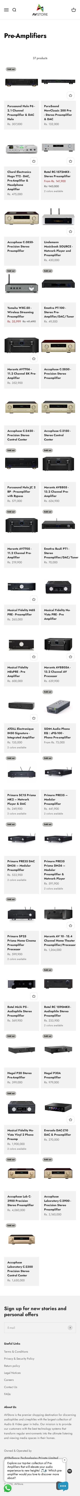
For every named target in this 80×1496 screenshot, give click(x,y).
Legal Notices (12, 1373)
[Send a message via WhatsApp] (7, 1488)
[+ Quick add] (70, 95)
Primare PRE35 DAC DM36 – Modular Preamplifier (21, 865)
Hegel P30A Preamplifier (52, 1075)
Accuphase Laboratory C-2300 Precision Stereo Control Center (20, 1268)
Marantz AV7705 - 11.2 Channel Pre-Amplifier (19, 553)
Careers (9, 1380)
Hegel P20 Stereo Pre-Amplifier (19, 1075)
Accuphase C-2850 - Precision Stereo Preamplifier (57, 373)
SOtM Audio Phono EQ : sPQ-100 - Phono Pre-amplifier (57, 733)
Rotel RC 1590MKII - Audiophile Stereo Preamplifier (57, 1011)
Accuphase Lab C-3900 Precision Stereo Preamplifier (20, 1200)
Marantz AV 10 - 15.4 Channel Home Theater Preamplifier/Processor (60, 940)
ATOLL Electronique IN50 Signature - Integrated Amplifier (21, 733)
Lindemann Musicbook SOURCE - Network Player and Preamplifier (58, 248)
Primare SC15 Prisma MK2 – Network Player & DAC (21, 799)
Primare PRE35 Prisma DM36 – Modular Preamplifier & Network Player (54, 870)
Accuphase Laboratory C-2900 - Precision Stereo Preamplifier (57, 1202)
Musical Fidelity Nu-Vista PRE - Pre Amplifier (57, 614)
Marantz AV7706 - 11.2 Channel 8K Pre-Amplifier (21, 373)
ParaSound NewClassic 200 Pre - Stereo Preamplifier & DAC (58, 112)
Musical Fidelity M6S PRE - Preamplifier (21, 612)
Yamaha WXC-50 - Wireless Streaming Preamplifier (20, 312)
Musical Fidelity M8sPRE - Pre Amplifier (17, 671)
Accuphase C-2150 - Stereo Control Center (57, 435)
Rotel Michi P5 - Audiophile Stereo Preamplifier (19, 1011)
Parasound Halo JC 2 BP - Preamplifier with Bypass (21, 491)
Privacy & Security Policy (19, 1359)
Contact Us (10, 1387)
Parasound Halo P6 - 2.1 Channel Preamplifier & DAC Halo (21, 112)
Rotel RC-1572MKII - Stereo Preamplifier (57, 174)
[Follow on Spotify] (69, 1471)
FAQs (7, 1394)
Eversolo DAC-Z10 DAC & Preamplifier (57, 1132)
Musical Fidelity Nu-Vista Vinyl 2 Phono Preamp (20, 1134)
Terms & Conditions (16, 1352)
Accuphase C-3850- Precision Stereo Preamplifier (20, 246)
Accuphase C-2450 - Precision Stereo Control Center (20, 435)
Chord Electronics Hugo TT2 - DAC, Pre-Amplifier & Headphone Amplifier (19, 180)
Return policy (12, 1366)
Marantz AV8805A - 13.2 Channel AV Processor (57, 671)
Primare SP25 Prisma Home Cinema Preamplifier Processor (21, 942)
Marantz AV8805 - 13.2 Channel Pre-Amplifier (56, 491)
